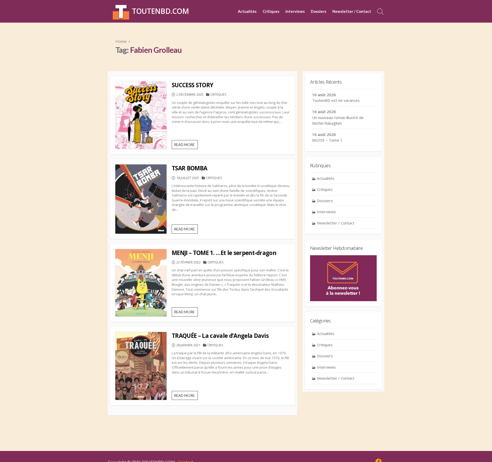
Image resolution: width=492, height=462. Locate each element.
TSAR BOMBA (189, 168)
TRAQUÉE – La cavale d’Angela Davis (220, 335)
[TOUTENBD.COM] (121, 11)
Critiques (271, 11)
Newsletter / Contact (351, 11)
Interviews (295, 11)
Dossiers (318, 11)
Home (121, 41)
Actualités (247, 11)
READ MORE (186, 145)
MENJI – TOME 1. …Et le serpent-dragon (224, 253)
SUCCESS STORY (192, 85)
